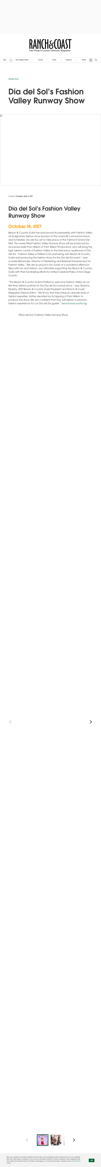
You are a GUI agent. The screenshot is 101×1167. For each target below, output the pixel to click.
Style (17, 79)
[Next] (90, 722)
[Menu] (4, 60)
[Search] (96, 60)
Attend (11, 79)
